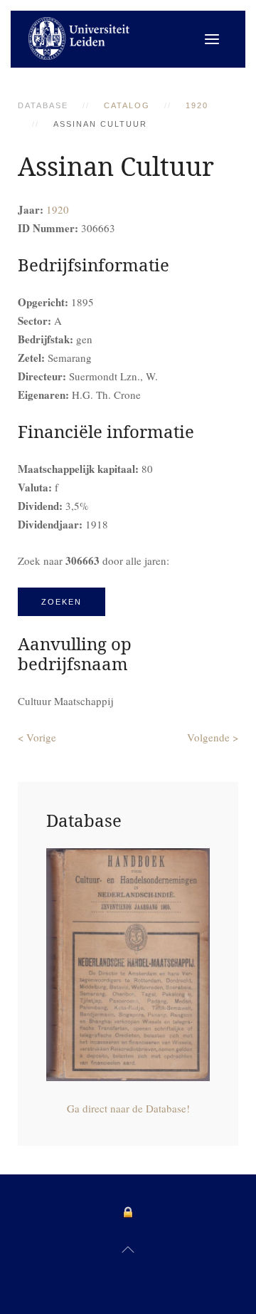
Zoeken (61, 602)
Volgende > (212, 737)
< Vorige (37, 737)
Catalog (127, 105)
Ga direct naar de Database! (128, 1108)
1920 (197, 105)
